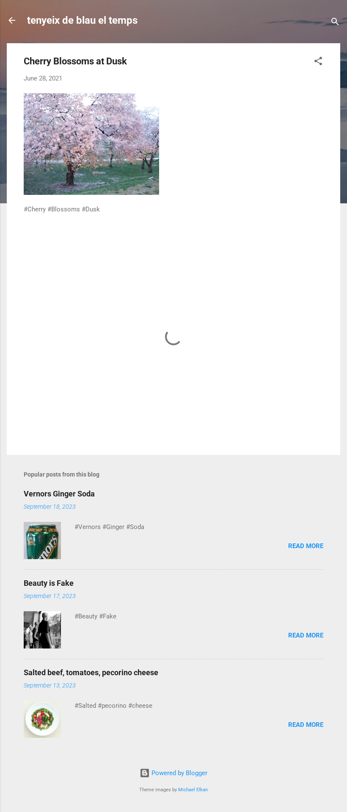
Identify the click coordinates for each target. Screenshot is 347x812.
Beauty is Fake (49, 583)
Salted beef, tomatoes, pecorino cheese (91, 672)
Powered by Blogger (178, 773)
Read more (305, 546)
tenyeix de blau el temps (82, 20)
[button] (318, 62)
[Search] (335, 23)
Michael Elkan (193, 790)
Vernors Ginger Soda (59, 493)
